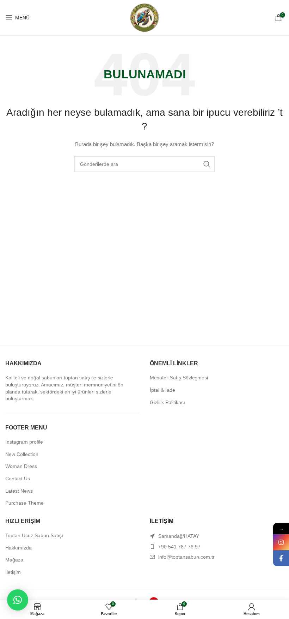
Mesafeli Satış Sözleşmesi (179, 377)
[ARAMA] (207, 164)
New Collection (21, 454)
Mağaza (14, 560)
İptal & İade (162, 390)
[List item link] (217, 547)
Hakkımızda (18, 548)
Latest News (19, 491)
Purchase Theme (24, 503)
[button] (17, 600)
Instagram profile (24, 442)
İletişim (13, 572)
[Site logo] (144, 17)
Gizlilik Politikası (167, 402)
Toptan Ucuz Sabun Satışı (34, 535)
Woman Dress (21, 466)
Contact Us (17, 478)
